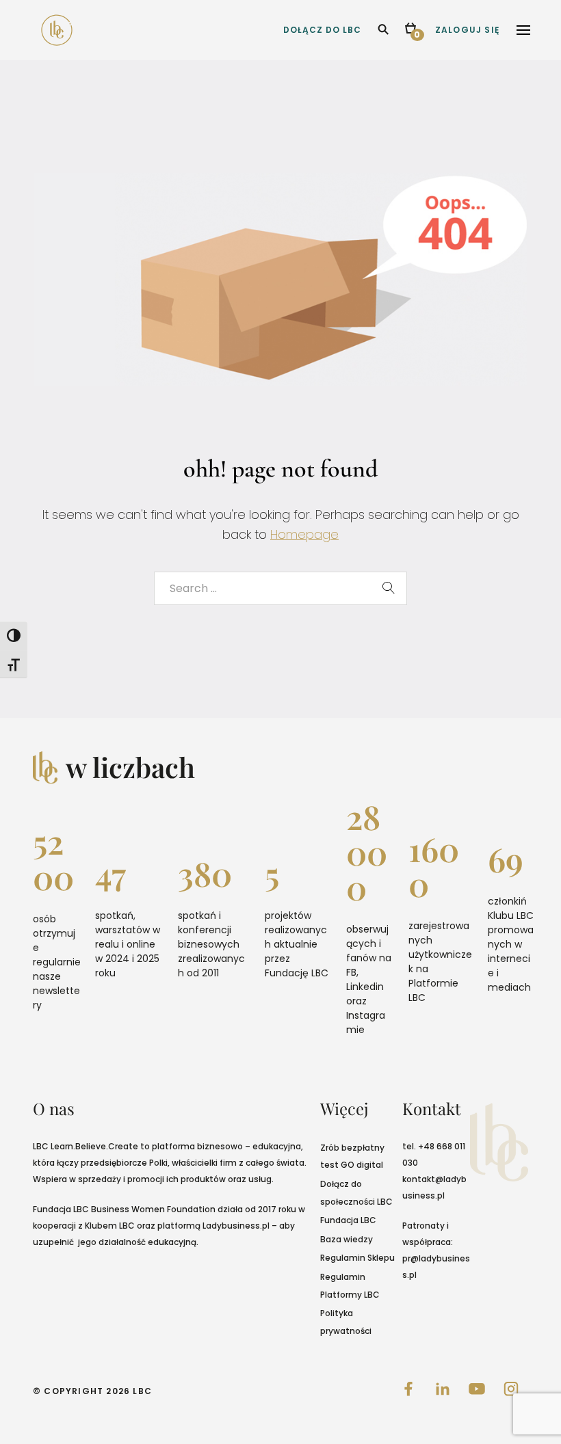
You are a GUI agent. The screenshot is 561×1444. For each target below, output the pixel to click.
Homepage (304, 534)
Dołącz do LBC (322, 30)
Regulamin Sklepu (357, 1258)
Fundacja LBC (348, 1220)
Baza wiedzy (346, 1239)
